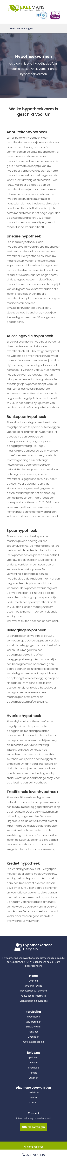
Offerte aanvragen (33, 1126)
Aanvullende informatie (33, 995)
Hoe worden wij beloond (33, 990)
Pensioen (34, 1031)
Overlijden (33, 1036)
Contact (33, 1102)
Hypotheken (33, 1016)
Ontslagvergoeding (33, 1041)
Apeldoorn (33, 1057)
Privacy (33, 1097)
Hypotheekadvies (38, 945)
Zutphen (33, 1077)
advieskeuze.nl (15, 961)
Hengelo (30, 949)
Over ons (33, 980)
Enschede (33, 1067)
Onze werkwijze (33, 985)
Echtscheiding (33, 1026)
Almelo (33, 1072)
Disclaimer (33, 1092)
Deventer (34, 1062)
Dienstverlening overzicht (33, 1000)
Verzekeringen (33, 1021)
